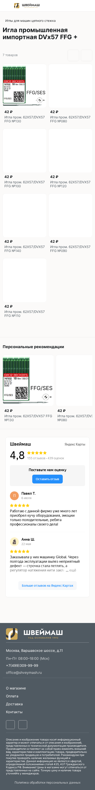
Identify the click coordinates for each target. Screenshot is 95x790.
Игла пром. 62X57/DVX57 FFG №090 (70, 249)
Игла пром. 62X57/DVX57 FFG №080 (70, 119)
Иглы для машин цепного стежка (30, 20)
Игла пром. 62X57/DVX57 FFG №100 (24, 184)
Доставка (14, 704)
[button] (22, 665)
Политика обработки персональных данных (48, 782)
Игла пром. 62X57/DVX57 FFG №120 (70, 184)
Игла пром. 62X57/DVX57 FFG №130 (24, 119)
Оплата (12, 696)
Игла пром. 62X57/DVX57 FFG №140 (24, 249)
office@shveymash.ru (24, 672)
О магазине (16, 688)
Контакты (14, 712)
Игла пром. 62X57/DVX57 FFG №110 (24, 314)
